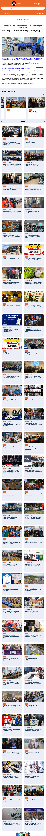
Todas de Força (40, 94)
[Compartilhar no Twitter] (19, 834)
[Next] (44, 121)
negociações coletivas (20, 10)
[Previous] (1, 121)
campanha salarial (11, 10)
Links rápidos (39, 13)
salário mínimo (27, 10)
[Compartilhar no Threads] (24, 834)
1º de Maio (5, 10)
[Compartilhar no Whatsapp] (22, 834)
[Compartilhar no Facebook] (17, 834)
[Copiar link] (27, 834)
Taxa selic (33, 10)
